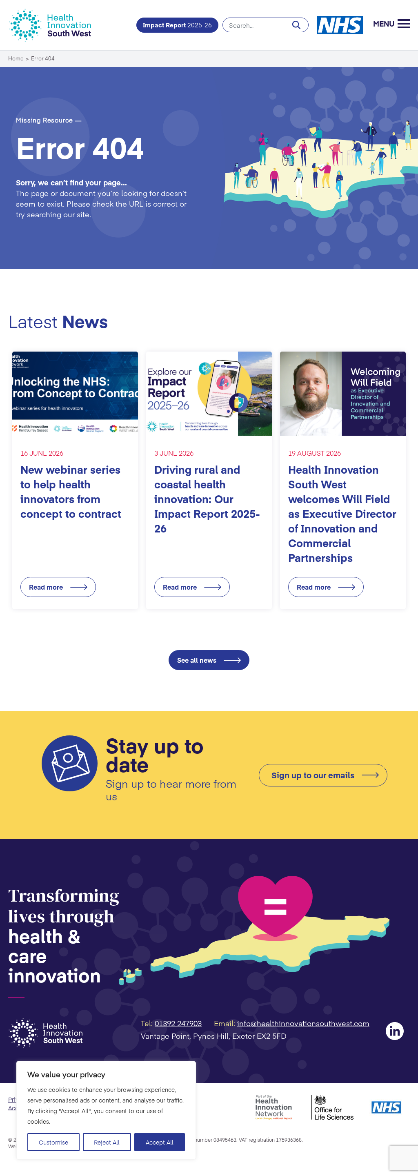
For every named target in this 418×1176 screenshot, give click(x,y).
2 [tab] (203, 626)
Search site (265, 25)
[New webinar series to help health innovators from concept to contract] (75, 394)
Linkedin (395, 1031)
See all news (196, 659)
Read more (46, 586)
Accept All (159, 1142)
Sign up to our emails (312, 774)
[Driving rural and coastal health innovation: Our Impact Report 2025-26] (209, 394)
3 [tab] (214, 626)
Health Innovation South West (55, 25)
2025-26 (177, 24)
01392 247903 (178, 1023)
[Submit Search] (296, 25)
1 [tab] (192, 626)
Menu (383, 25)
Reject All (107, 1142)
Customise (53, 1142)
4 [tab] (225, 626)
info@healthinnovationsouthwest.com (303, 1023)
